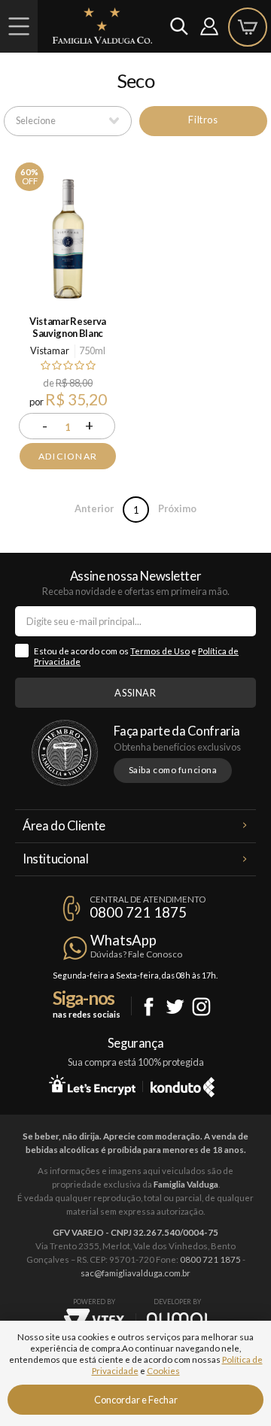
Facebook (148, 1006)
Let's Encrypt (92, 1085)
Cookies (163, 1371)
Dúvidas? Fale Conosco (136, 954)
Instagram (201, 1006)
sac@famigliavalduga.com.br (135, 1273)
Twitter (175, 1006)
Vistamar (49, 350)
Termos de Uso (160, 651)
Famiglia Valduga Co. (102, 26)
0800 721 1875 (138, 912)
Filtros (203, 120)
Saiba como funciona (173, 770)
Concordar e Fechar (136, 1400)
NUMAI (177, 1318)
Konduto (183, 1085)
